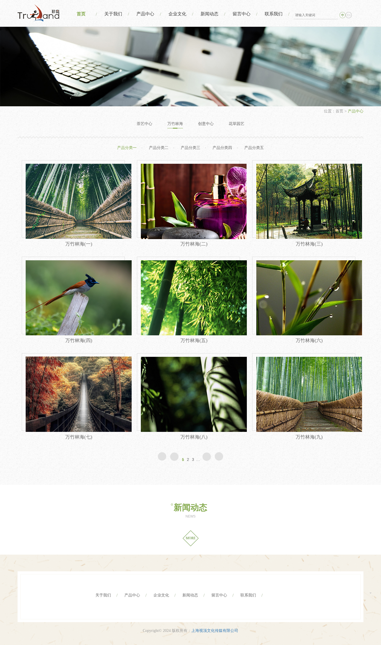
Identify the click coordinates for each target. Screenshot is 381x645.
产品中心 (145, 13)
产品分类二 (158, 148)
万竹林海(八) (194, 437)
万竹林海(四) (78, 340)
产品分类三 (190, 148)
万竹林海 (175, 124)
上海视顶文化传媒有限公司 (214, 631)
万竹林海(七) (78, 437)
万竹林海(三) (309, 244)
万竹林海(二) (194, 244)
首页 (81, 13)
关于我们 (113, 13)
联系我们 (274, 13)
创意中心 (206, 124)
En (349, 15)
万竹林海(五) (194, 340)
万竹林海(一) (78, 244)
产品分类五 (254, 148)
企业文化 (177, 13)
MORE (191, 538)
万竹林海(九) (309, 437)
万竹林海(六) (309, 340)
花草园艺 (236, 124)
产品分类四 (222, 148)
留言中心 (241, 13)
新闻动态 (209, 13)
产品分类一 (127, 148)
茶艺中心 (144, 124)
